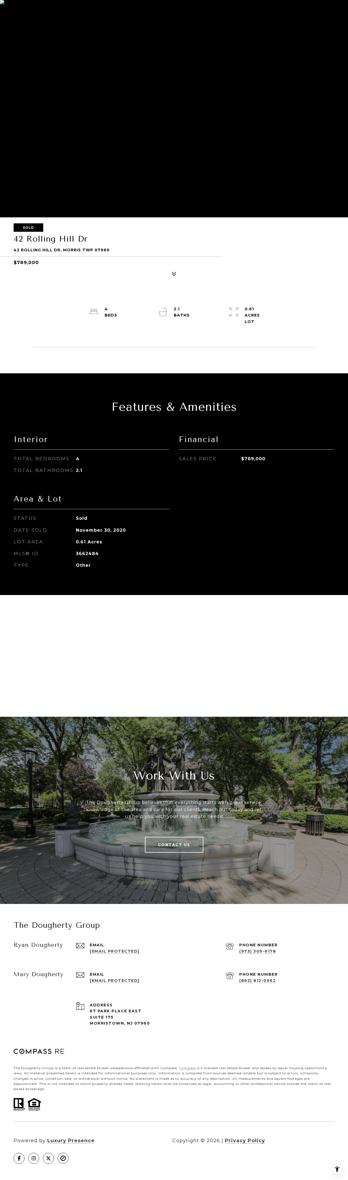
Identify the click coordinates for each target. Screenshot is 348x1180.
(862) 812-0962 (257, 980)
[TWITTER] (48, 1158)
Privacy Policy (245, 1141)
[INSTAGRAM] (33, 1158)
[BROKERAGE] (63, 1158)
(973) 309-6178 (257, 951)
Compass (187, 1068)
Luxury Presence (71, 1141)
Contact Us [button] (174, 844)
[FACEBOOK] (19, 1158)
